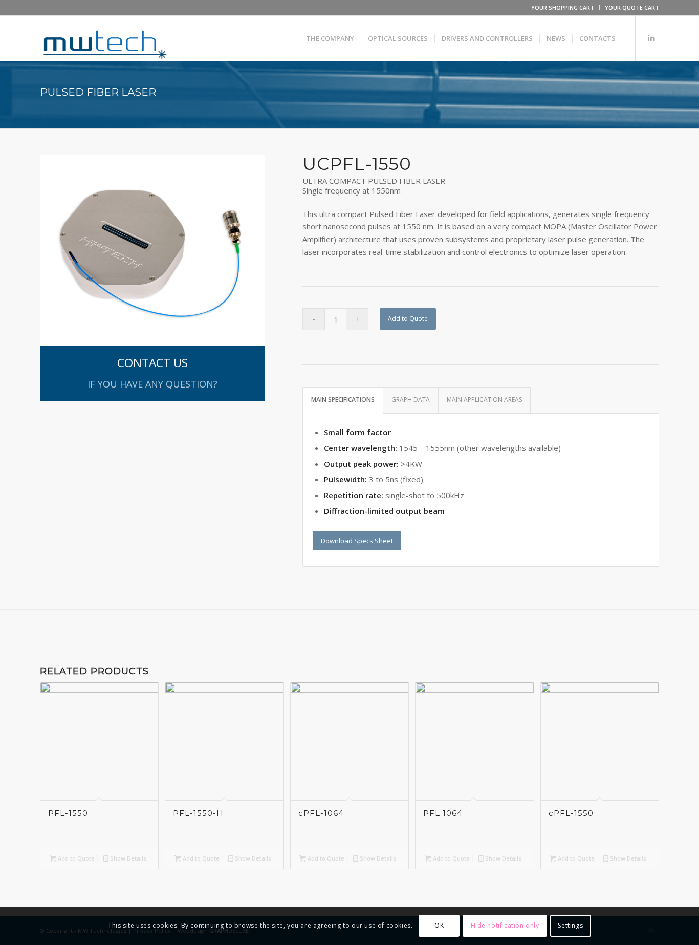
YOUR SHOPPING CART (562, 7)
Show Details (127, 858)
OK (439, 925)
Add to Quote (408, 318)
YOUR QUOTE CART (632, 7)
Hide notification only (505, 925)
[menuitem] (563, 7)
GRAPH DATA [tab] (410, 399)
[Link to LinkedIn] (651, 38)
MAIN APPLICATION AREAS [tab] (484, 399)
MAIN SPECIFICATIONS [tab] (343, 399)
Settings (570, 925)
